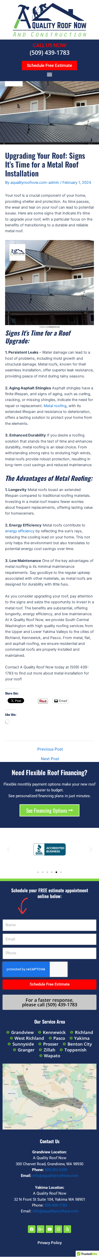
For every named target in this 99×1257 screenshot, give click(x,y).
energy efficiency (20, 531)
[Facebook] (32, 1229)
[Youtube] (49, 1229)
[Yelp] (67, 1229)
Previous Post (50, 749)
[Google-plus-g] (40, 1229)
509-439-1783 (56, 1205)
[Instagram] (58, 1229)
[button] (49, 74)
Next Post (50, 759)
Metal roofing (55, 406)
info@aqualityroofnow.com (55, 1175)
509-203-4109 (56, 1170)
